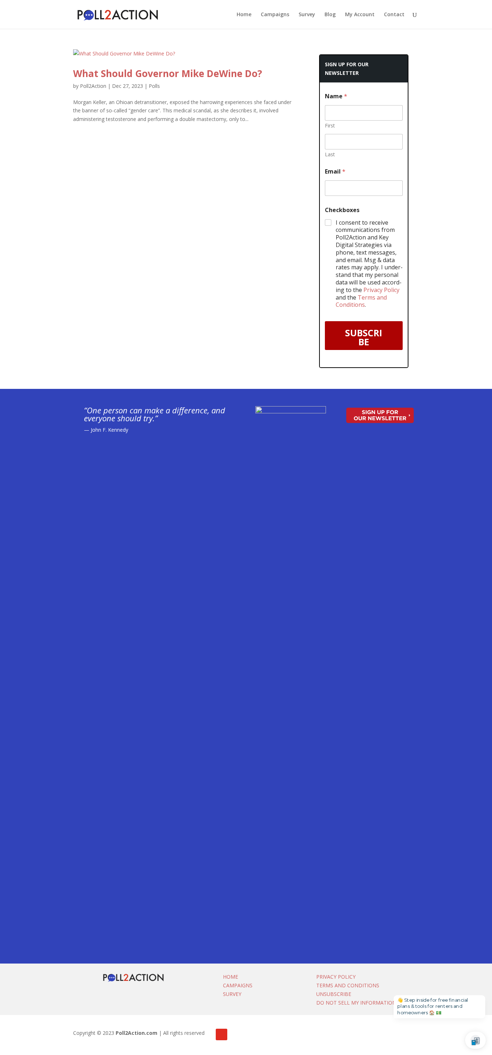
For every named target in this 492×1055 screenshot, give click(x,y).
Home (244, 15)
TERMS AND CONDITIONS (347, 985)
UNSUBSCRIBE (333, 994)
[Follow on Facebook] (221, 1034)
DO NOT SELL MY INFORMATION (356, 1002)
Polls (154, 85)
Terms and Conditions (361, 301)
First (330, 125)
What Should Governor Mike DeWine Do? (167, 73)
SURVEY (232, 994)
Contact (394, 15)
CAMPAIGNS (237, 985)
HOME (230, 976)
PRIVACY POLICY (335, 976)
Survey (307, 15)
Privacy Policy (381, 290)
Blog (330, 15)
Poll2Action (93, 85)
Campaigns (275, 15)
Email (335, 171)
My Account (360, 15)
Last (330, 154)
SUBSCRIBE (363, 337)
